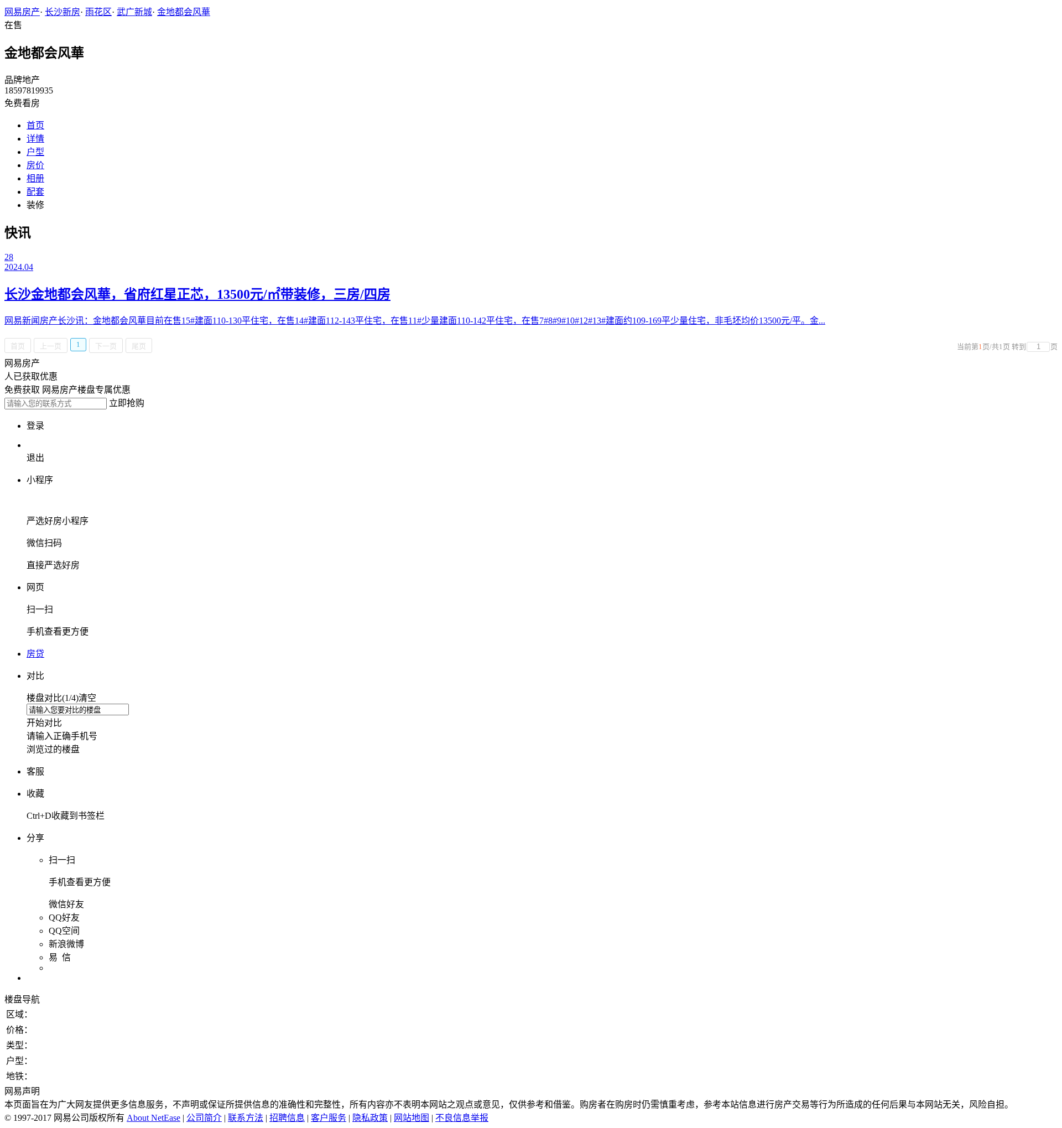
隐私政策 (370, 1117)
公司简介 (204, 1117)
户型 (35, 152)
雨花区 (98, 12)
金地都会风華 (183, 12)
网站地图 (411, 1117)
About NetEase (153, 1117)
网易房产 (22, 12)
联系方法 (245, 1117)
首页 (35, 125)
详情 (35, 138)
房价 (35, 165)
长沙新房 (62, 12)
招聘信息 (287, 1117)
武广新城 (134, 12)
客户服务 (328, 1117)
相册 (35, 178)
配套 (35, 191)
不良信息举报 (461, 1117)
